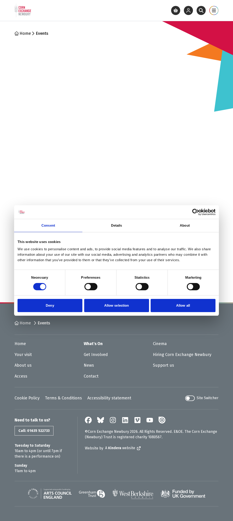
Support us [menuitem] (163, 365)
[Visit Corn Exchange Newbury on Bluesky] (100, 420)
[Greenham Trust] (92, 494)
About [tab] (185, 225)
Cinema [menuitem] (160, 343)
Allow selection (116, 305)
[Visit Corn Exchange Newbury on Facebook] (88, 420)
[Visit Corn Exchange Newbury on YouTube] (149, 420)
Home (25, 33)
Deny (50, 305)
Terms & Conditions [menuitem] (63, 398)
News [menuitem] (89, 365)
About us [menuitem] (23, 365)
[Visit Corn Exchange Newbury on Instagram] (112, 420)
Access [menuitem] (21, 376)
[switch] (90, 286)
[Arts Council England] (50, 493)
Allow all (183, 305)
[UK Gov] (182, 494)
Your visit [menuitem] (23, 354)
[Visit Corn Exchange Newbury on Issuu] (162, 420)
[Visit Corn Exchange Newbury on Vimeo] (137, 420)
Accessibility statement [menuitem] (109, 398)
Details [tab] (116, 225)
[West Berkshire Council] (132, 493)
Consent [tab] (48, 225)
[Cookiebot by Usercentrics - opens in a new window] (195, 212)
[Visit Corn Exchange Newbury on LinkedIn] (125, 420)
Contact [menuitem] (91, 376)
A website (120, 448)
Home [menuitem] (20, 343)
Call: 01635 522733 (34, 430)
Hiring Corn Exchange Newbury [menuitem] (182, 354)
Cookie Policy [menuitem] (27, 398)
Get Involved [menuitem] (96, 354)
